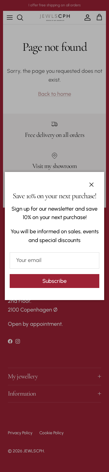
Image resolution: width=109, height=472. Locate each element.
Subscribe (54, 281)
